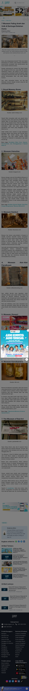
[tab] (1, 359)
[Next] (26, 359)
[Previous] (23, 359)
